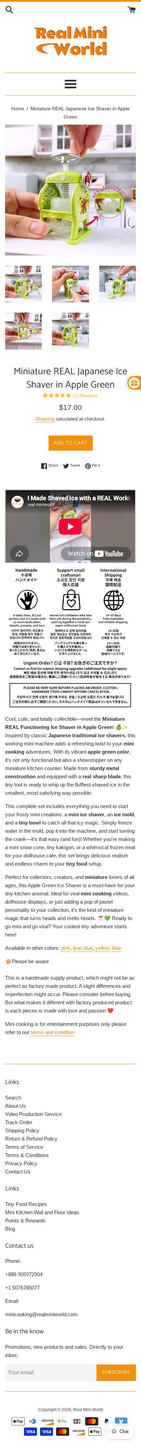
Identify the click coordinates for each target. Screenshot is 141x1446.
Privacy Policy (21, 1163)
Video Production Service (33, 1114)
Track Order (18, 1122)
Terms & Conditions (27, 1155)
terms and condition (53, 1032)
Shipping (45, 419)
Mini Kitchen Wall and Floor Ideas (42, 1212)
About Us (15, 1106)
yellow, (103, 948)
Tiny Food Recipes (26, 1204)
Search (13, 1098)
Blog (10, 1229)
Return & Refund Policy (31, 1139)
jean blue (83, 948)
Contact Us (17, 1171)
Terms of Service (24, 1147)
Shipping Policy (22, 1130)
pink (65, 948)
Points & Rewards (25, 1220)
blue (116, 948)
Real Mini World (88, 1409)
